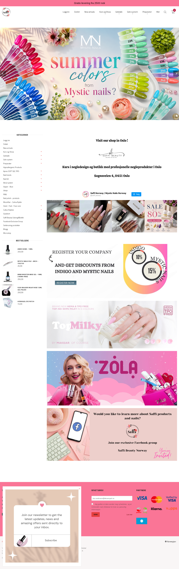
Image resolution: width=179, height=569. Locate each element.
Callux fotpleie (8, 210)
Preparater (7, 163)
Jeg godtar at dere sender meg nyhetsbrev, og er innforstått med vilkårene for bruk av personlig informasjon (111, 507)
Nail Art (6, 179)
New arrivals (8, 148)
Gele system (7, 159)
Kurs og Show (8, 152)
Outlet (5, 144)
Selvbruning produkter (11, 225)
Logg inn (6, 140)
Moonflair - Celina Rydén (12, 202)
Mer (158, 11)
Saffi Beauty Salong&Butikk (13, 217)
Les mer (129, 514)
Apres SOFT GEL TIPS (11, 171)
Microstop (7, 233)
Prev (3, 73)
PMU (5, 194)
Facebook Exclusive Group (13, 221)
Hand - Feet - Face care (12, 206)
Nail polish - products (11, 198)
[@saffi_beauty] (85, 194)
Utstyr (5, 190)
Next (176, 73)
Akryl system (8, 182)
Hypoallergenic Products (12, 167)
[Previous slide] (47, 216)
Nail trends (7, 175)
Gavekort (6, 213)
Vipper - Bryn (8, 186)
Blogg (5, 229)
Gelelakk (6, 155)
